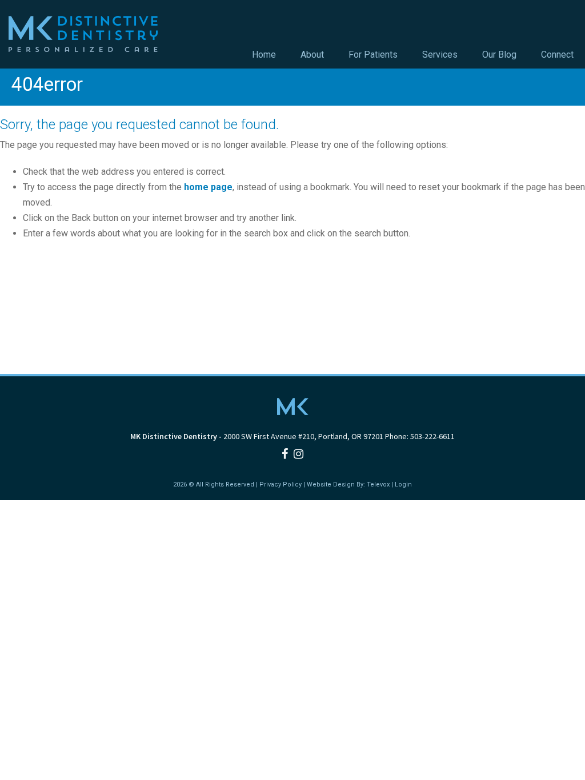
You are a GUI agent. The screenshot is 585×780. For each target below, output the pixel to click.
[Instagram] (298, 454)
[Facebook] (285, 454)
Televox (378, 484)
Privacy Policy (280, 484)
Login (403, 484)
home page (208, 187)
